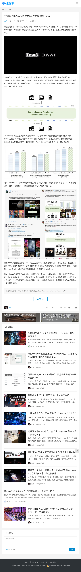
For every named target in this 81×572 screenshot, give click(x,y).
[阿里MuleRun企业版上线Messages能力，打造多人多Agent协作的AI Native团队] (15, 359)
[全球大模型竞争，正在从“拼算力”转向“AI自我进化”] (15, 418)
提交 (72, 549)
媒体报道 (44, 562)
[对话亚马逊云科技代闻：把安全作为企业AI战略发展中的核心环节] (15, 436)
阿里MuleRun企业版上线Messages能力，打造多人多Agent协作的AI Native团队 (52, 355)
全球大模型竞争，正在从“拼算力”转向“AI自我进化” (52, 413)
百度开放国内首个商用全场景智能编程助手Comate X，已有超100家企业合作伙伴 (52, 472)
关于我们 (26, 562)
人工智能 (33, 21)
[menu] (77, 3)
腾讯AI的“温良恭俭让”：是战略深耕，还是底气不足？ (29, 491)
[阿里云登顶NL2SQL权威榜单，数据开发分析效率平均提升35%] (15, 379)
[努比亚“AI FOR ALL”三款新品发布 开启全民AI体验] (15, 457)
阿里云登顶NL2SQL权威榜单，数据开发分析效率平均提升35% (52, 376)
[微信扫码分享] (61, 307)
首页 (3, 9)
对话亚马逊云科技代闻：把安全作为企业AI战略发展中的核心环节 (52, 433)
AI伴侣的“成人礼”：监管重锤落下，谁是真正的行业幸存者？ (52, 334)
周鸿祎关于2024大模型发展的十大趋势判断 (48, 395)
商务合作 (35, 562)
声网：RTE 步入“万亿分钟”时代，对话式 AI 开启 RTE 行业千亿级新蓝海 (50, 510)
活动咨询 (53, 562)
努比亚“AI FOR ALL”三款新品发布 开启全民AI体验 (51, 452)
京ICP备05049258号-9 (38, 565)
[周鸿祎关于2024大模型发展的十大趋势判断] (15, 400)
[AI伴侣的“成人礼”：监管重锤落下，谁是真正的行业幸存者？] (15, 338)
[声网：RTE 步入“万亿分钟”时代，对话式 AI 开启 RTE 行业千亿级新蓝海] (15, 514)
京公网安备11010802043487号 (59, 565)
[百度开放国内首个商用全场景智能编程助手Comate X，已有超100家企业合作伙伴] (15, 475)
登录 (7, 549)
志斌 (5, 21)
